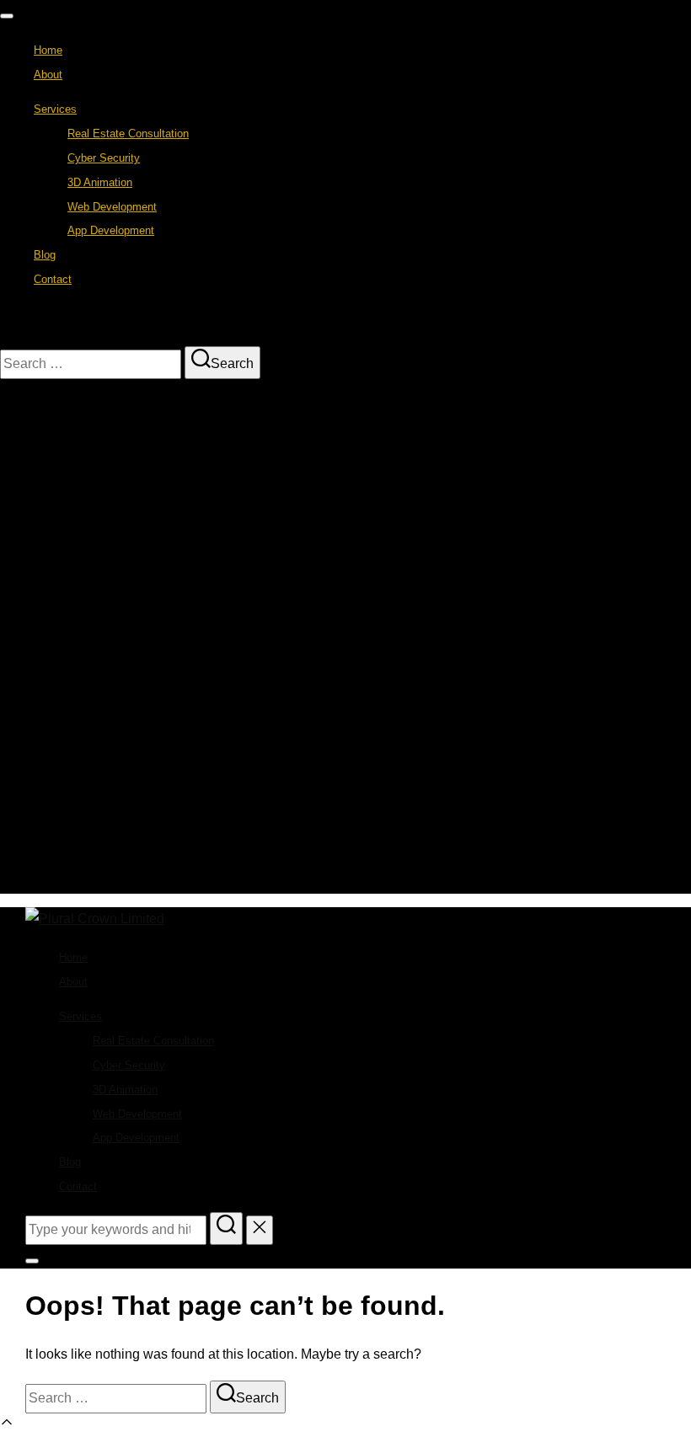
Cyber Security (103, 158)
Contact (53, 279)
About (48, 74)
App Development (110, 230)
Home (48, 50)
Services (55, 109)
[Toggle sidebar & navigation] (32, 1260)
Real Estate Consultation (128, 133)
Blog (45, 254)
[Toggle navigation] (6, 16)
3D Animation (99, 182)
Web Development (112, 206)
